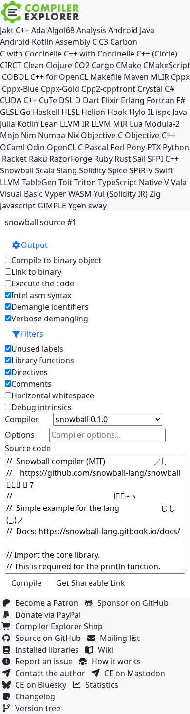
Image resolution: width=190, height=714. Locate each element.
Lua (136, 123)
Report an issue (45, 661)
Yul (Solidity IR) (121, 193)
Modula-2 (162, 123)
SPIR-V (141, 170)
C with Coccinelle (31, 53)
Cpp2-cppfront (108, 88)
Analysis (91, 30)
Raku (38, 158)
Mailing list (122, 638)
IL (151, 112)
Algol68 (61, 30)
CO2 (82, 65)
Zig (155, 193)
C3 (103, 42)
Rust (122, 158)
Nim (28, 135)
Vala (179, 182)
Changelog (37, 696)
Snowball (17, 170)
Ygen (77, 205)
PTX (154, 147)
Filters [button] (32, 333)
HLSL (70, 112)
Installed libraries (49, 649)
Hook (117, 112)
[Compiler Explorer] (40, 12)
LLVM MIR (109, 123)
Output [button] (34, 245)
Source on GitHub (50, 638)
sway (97, 205)
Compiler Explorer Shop (61, 626)
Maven (136, 77)
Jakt (7, 30)
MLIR (160, 77)
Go (25, 112)
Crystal (150, 88)
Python (176, 147)
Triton (85, 182)
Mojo (9, 135)
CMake (128, 65)
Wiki (107, 649)
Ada (38, 30)
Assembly (72, 42)
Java (179, 112)
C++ (22, 30)
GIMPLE (52, 205)
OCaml (12, 147)
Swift (164, 170)
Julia (7, 123)
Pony (136, 147)
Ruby (103, 158)
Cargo (103, 65)
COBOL (15, 77)
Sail (139, 158)
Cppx (180, 77)
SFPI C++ (163, 158)
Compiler (21, 419)
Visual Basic (21, 193)
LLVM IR (74, 123)
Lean (49, 123)
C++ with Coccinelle (99, 53)
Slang (67, 170)
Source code (28, 448)
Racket (14, 158)
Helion (93, 112)
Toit (65, 182)
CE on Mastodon (136, 673)
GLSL (9, 112)
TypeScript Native (130, 182)
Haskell (46, 112)
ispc (163, 112)
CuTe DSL (56, 100)
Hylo (137, 112)
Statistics (103, 684)
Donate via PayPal (50, 614)
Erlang (133, 100)
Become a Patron (48, 603)
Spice (117, 170)
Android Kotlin (26, 42)
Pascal (96, 147)
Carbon (123, 42)
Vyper (55, 193)
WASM (80, 193)
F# (180, 100)
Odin (36, 147)
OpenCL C (65, 147)
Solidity (92, 170)
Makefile (106, 77)
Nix (73, 135)
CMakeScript (166, 65)
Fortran (160, 100)
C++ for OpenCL (59, 77)
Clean (33, 65)
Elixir (110, 100)
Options (20, 435)
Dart (91, 100)
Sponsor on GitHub (134, 603)
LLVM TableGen (28, 182)
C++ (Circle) (156, 53)
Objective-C (102, 135)
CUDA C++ (18, 100)
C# (169, 88)
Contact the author (52, 673)
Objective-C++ (150, 135)
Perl (117, 147)
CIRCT (10, 65)
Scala (45, 170)
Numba (51, 135)
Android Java (131, 30)
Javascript (18, 205)
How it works (118, 661)
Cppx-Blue (20, 88)
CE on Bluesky (42, 684)
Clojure (59, 65)
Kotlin (27, 123)
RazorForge (70, 158)
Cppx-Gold (60, 88)
